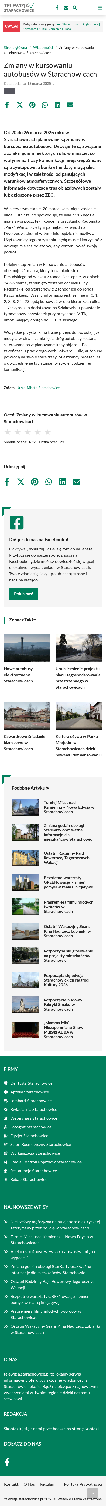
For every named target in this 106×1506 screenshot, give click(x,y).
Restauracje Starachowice (33, 1171)
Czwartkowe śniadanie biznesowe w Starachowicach (25, 742)
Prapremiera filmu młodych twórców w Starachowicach (68, 907)
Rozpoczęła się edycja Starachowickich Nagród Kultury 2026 (66, 980)
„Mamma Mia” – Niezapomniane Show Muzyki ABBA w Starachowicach (63, 1030)
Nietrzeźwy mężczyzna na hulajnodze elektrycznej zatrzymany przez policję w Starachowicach (55, 1225)
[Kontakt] (65, 8)
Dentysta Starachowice (31, 1083)
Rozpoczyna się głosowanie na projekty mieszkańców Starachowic (68, 955)
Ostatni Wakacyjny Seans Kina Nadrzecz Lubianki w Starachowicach (67, 931)
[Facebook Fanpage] (56, 8)
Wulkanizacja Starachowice (35, 1153)
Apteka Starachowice (29, 1092)
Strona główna (15, 48)
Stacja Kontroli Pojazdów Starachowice (46, 1162)
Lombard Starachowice (31, 1101)
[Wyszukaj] (75, 8)
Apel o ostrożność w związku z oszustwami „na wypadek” (53, 1255)
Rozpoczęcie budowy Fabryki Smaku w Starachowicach (63, 1004)
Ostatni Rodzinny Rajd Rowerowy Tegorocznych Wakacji (67, 858)
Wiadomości (43, 48)
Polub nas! (23, 594)
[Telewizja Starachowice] (18, 7)
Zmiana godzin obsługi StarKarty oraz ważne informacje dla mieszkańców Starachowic (68, 833)
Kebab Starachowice (28, 1180)
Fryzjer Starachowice (29, 1136)
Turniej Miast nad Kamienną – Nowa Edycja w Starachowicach (69, 807)
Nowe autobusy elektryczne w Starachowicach (18, 675)
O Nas (29, 1484)
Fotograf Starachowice (30, 1127)
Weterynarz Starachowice (33, 1118)
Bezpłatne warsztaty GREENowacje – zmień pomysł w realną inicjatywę (68, 882)
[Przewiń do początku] (92, 1493)
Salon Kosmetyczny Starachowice (40, 1145)
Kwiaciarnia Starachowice (33, 1110)
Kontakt (92, 1429)
